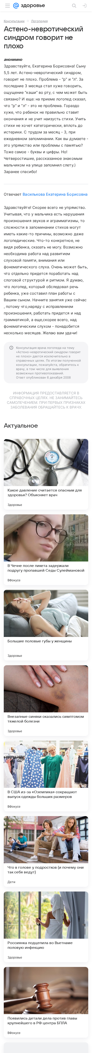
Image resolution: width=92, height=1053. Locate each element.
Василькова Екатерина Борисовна (55, 194)
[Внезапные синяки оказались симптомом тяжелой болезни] (46, 700)
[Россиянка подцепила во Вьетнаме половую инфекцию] (46, 927)
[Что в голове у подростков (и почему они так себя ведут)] (46, 851)
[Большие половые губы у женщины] (46, 625)
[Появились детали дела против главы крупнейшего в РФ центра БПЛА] (46, 1002)
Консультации (14, 21)
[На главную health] (32, 5)
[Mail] (16, 5)
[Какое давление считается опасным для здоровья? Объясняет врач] (46, 474)
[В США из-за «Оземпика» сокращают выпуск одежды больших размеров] (46, 776)
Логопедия (39, 21)
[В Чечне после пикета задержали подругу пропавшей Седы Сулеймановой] (46, 549)
